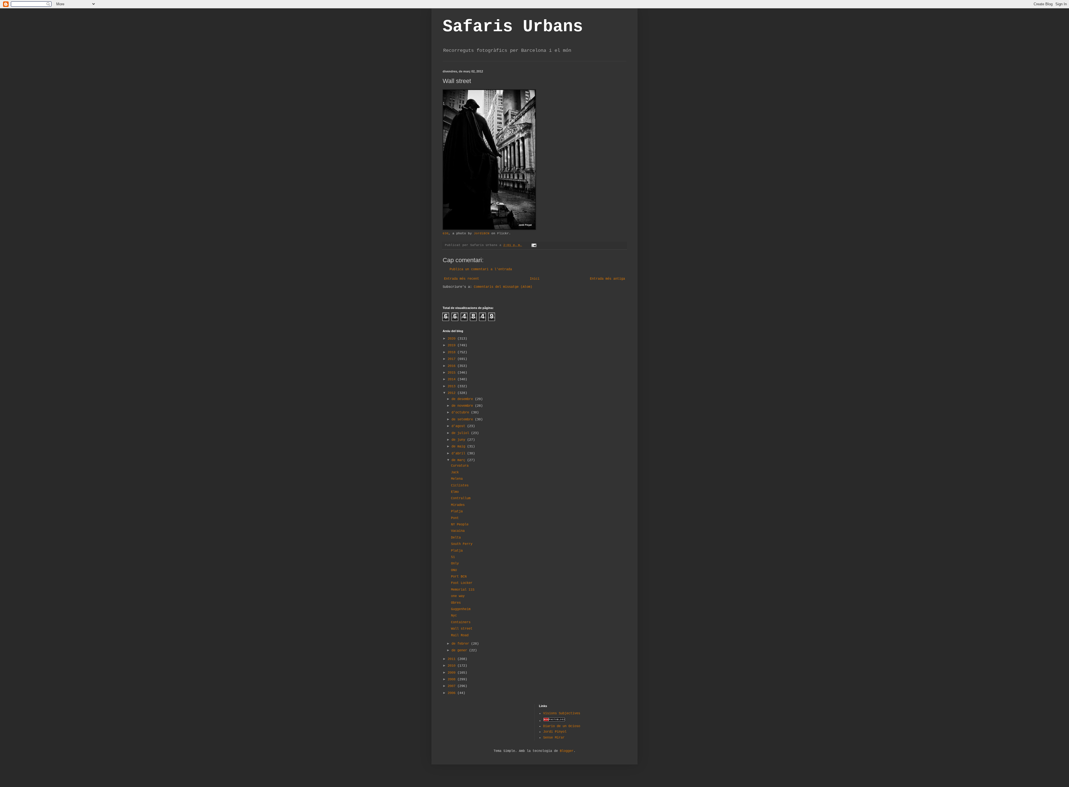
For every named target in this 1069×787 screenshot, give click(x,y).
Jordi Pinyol (555, 732)
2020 (452, 339)
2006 (452, 693)
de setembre (463, 419)
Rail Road (460, 635)
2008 (452, 679)
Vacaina (458, 531)
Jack (455, 472)
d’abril (459, 453)
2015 (452, 373)
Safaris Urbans (513, 26)
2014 (452, 379)
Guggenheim (460, 609)
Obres (456, 603)
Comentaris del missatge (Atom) (503, 287)
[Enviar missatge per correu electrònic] (534, 245)
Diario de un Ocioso (561, 726)
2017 (452, 359)
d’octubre (461, 413)
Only (455, 564)
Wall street (461, 629)
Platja (457, 511)
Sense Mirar (554, 738)
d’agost (459, 426)
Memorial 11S (462, 590)
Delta (456, 538)
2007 (452, 686)
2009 (452, 673)
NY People (460, 525)
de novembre (463, 406)
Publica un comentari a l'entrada (481, 269)
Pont (455, 518)
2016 (452, 366)
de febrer (461, 644)
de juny (459, 440)
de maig (459, 447)
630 (445, 233)
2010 (452, 666)
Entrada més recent (461, 279)
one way (458, 596)
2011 (452, 659)
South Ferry (461, 544)
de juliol (461, 433)
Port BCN (459, 577)
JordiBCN (481, 233)
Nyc (454, 616)
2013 (452, 386)
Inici (535, 279)
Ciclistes (460, 486)
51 (453, 557)
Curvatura (460, 466)
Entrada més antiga (607, 279)
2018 (452, 352)
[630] (489, 229)
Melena (457, 479)
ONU (454, 570)
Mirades (458, 505)
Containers (460, 622)
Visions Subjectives (561, 713)
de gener (460, 650)
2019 (452, 345)
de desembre (463, 399)
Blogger (566, 751)
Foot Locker (461, 583)
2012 (452, 393)
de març (459, 460)
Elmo (455, 492)
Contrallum (460, 498)
